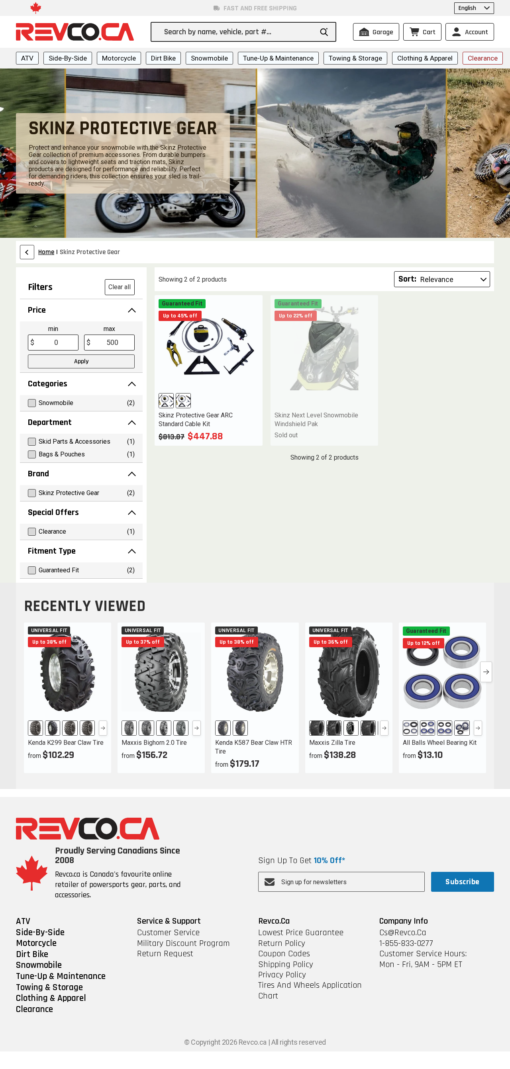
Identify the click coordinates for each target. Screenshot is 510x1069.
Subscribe (462, 882)
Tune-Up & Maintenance (278, 58)
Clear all (119, 287)
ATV (27, 58)
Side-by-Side (68, 58)
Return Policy (281, 943)
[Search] (324, 32)
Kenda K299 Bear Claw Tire (66, 742)
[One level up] (27, 252)
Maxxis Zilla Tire (332, 742)
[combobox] (238, 32)
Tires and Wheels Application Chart (310, 990)
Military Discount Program (183, 943)
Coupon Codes (284, 954)
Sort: (407, 279)
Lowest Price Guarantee (300, 933)
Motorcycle (119, 58)
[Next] (103, 728)
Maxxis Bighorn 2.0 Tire (154, 742)
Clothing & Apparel (425, 58)
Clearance (483, 58)
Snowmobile (209, 58)
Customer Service (168, 933)
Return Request (165, 954)
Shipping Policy (285, 964)
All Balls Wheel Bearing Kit (440, 742)
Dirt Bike (163, 58)
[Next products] (486, 672)
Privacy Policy (282, 975)
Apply (81, 361)
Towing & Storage (355, 58)
